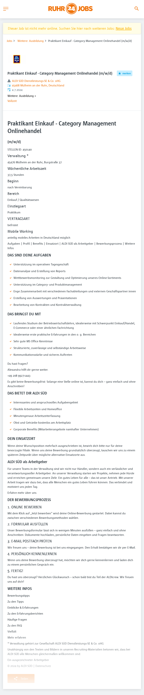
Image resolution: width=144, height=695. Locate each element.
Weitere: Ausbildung (30, 41)
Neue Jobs (124, 28)
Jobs (9, 41)
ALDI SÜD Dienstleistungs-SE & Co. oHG (36, 81)
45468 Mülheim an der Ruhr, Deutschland (38, 85)
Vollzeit (12, 101)
